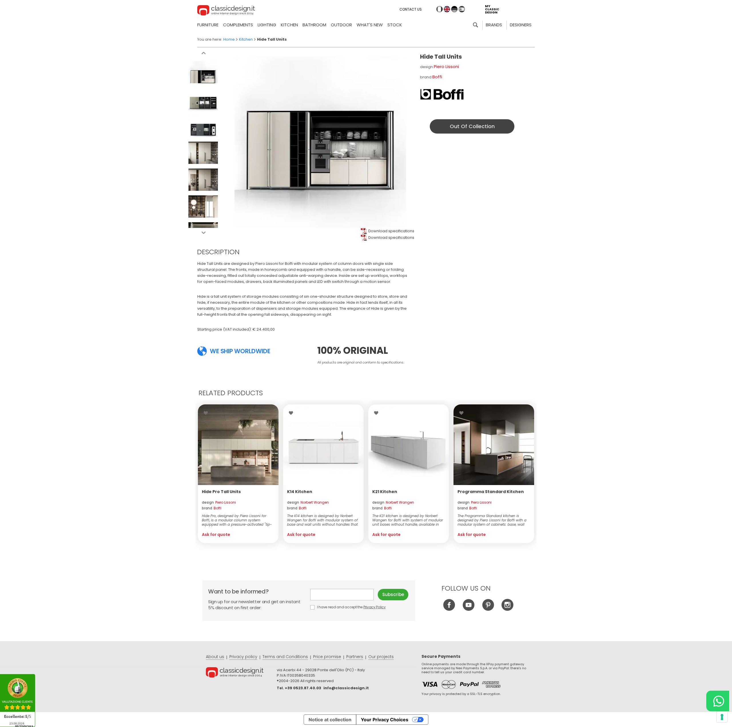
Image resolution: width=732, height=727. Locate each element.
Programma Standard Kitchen (491, 491)
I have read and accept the (350, 607)
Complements (238, 25)
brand (211, 508)
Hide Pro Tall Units (221, 491)
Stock (394, 25)
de (454, 9)
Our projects (381, 657)
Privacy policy (243, 657)
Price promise (327, 657)
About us (215, 657)
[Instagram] (507, 609)
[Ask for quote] (238, 444)
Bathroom (314, 25)
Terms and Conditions (285, 657)
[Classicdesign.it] (226, 11)
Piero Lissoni (446, 66)
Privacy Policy (374, 607)
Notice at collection (330, 719)
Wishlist (207, 413)
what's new (370, 25)
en (447, 9)
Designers (521, 25)
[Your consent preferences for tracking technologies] (722, 717)
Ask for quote (216, 534)
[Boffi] (442, 94)
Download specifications (391, 231)
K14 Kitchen (299, 491)
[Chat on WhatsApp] (717, 701)
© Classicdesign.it (241, 673)
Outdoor (341, 25)
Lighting (267, 25)
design (219, 502)
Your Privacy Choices (384, 719)
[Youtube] (468, 609)
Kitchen (289, 25)
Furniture (207, 25)
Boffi (437, 77)
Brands (494, 25)
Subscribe (393, 594)
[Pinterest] (488, 609)
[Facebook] (449, 609)
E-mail (344, 594)
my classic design (492, 9)
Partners (354, 657)
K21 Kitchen (384, 491)
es (462, 9)
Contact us (410, 9)
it (439, 9)
